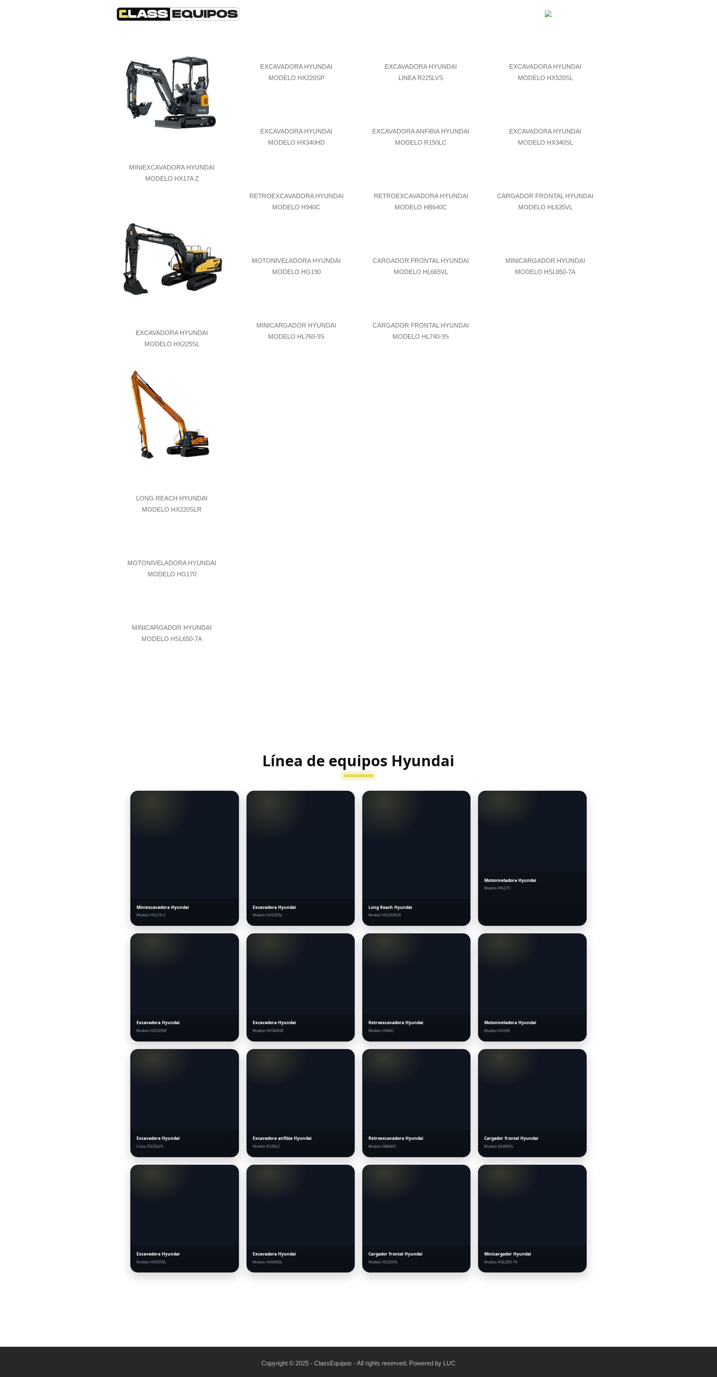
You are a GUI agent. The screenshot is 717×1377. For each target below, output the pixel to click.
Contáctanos (509, 16)
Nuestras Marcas (373, 16)
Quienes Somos (446, 16)
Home (321, 16)
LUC (449, 1363)
